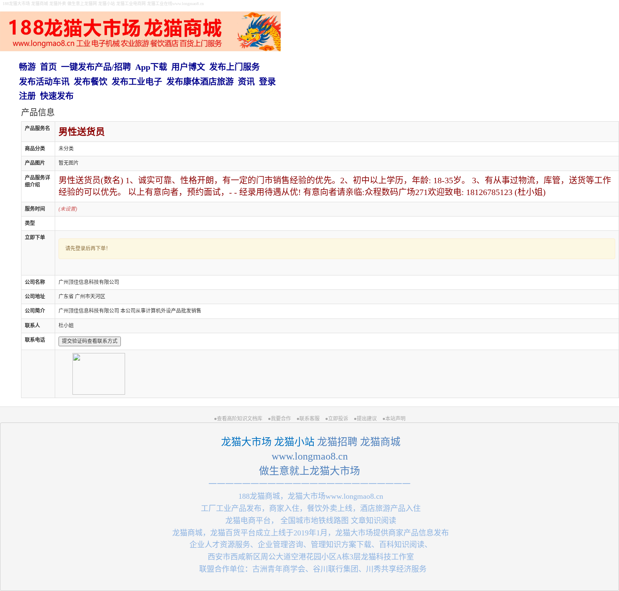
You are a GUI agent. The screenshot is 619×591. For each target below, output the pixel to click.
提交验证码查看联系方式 (89, 341)
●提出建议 (365, 419)
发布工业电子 (137, 81)
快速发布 (57, 96)
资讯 (246, 81)
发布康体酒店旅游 (200, 81)
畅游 (27, 67)
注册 (27, 96)
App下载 (151, 67)
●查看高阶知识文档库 (238, 419)
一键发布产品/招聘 (96, 67)
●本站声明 (394, 419)
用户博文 (188, 67)
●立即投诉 (336, 419)
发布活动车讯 (44, 81)
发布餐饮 (90, 81)
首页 (48, 67)
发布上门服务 (234, 67)
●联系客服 (308, 419)
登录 (267, 81)
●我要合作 (279, 419)
